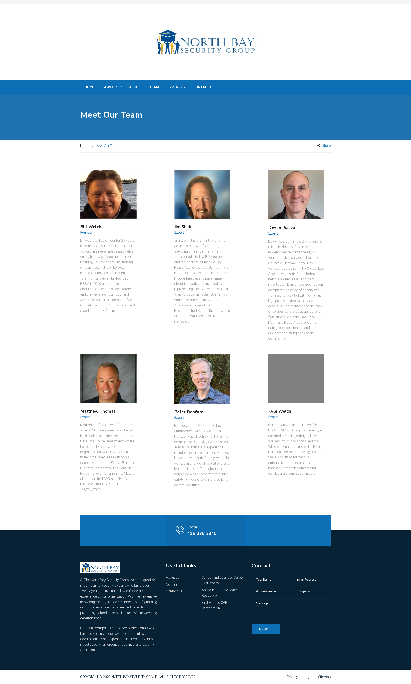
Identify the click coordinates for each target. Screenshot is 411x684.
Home (89, 87)
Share (326, 145)
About (135, 87)
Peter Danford (189, 412)
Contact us (174, 591)
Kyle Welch (279, 411)
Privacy (292, 677)
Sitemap (324, 677)
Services (110, 87)
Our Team (173, 584)
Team (154, 87)
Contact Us (204, 87)
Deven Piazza (281, 227)
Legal (308, 677)
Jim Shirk (182, 227)
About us (172, 577)
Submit (265, 629)
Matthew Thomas (98, 411)
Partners (176, 87)
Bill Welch (90, 227)
